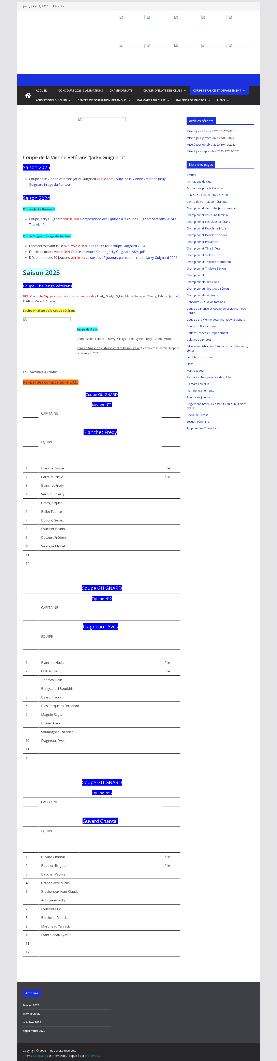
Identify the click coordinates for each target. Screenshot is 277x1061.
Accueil (41, 90)
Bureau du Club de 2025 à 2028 (207, 195)
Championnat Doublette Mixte (206, 228)
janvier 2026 (31, 1014)
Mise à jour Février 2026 (202, 131)
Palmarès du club (151, 100)
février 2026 (31, 1005)
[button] (49, 90)
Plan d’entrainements (200, 390)
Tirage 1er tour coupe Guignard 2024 (116, 246)
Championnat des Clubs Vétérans (208, 222)
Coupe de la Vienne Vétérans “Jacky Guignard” (216, 319)
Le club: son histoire (200, 357)
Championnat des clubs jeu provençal (211, 208)
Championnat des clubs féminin (207, 215)
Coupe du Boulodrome (202, 326)
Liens (221, 100)
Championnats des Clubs (162, 90)
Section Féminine (198, 421)
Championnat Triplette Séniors (207, 268)
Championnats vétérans (202, 295)
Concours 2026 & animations (80, 90)
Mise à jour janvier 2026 (202, 138)
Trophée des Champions (203, 428)
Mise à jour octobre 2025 (203, 144)
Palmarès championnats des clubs (209, 377)
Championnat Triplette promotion (209, 262)
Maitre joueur (195, 370)
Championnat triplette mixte (205, 255)
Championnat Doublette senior (207, 235)
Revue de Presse (197, 415)
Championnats (121, 90)
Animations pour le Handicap (205, 188)
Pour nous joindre (198, 397)
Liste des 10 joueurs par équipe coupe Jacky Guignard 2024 (132, 257)
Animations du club (51, 100)
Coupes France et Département (217, 90)
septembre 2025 (34, 1031)
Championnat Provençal (202, 242)
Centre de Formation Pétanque (102, 100)
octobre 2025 (32, 1022)
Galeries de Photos (191, 100)
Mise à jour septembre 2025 (205, 151)
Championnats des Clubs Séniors (208, 288)
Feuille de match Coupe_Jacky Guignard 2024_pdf (108, 252)
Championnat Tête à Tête (203, 248)
